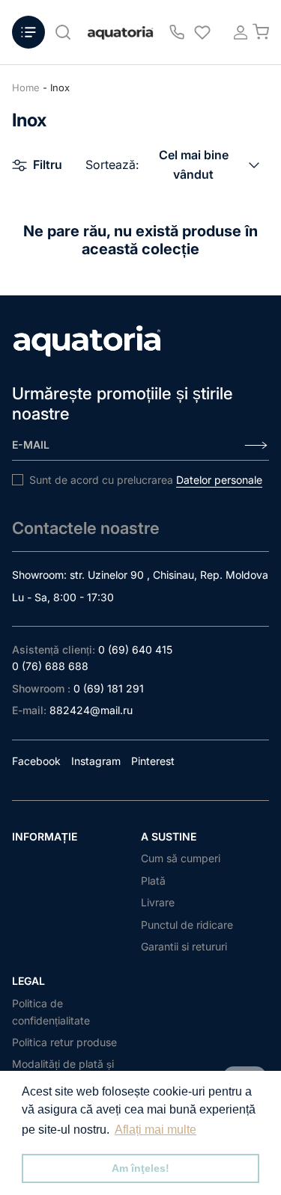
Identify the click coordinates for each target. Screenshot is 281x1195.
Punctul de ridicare (187, 924)
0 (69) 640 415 (135, 649)
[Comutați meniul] (28, 32)
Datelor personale (219, 479)
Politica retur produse (64, 1042)
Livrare (158, 902)
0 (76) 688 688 (50, 666)
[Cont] (236, 32)
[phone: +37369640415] (177, 32)
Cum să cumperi (180, 858)
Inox (60, 87)
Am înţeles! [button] (140, 1168)
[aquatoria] (120, 32)
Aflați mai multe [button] (155, 1129)
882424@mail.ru (91, 710)
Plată (153, 880)
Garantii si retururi (184, 946)
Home (26, 87)
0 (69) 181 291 (108, 688)
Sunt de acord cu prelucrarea (145, 479)
